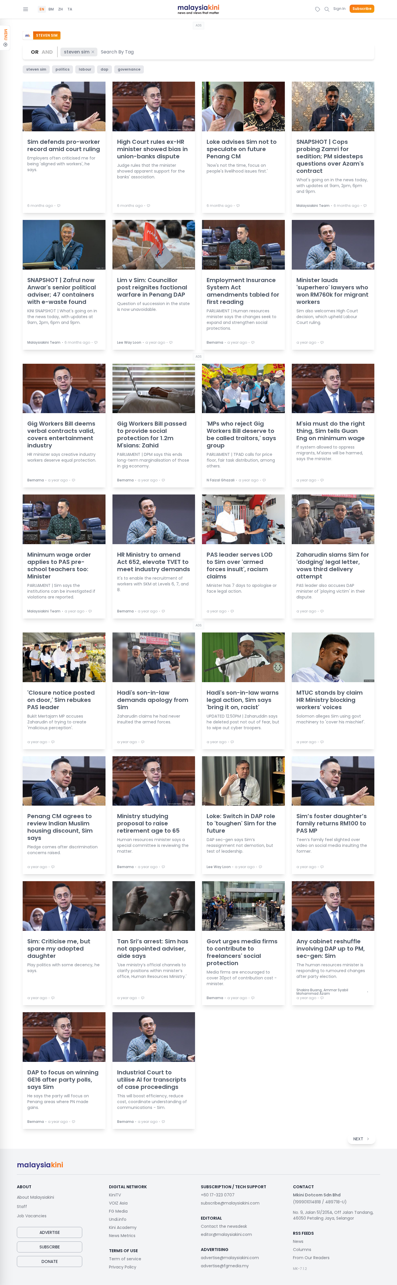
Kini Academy (123, 1227)
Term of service (125, 1259)
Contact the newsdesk (224, 1226)
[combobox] (117, 52)
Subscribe (362, 8)
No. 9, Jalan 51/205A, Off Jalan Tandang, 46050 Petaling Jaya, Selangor (333, 1215)
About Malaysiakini (35, 1197)
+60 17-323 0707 (218, 1195)
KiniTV (115, 1195)
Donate (50, 1261)
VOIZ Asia (118, 1203)
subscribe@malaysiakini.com (230, 1203)
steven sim (77, 52)
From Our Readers (311, 1258)
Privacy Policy (122, 1267)
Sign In (339, 8)
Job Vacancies (32, 1216)
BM (51, 9)
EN (42, 9)
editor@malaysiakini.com (226, 1234)
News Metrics (122, 1236)
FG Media (118, 1211)
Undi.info (117, 1219)
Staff (22, 1206)
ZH (60, 9)
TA (69, 9)
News (298, 1241)
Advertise (50, 1232)
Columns (302, 1249)
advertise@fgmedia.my (225, 1266)
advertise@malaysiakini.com (230, 1258)
